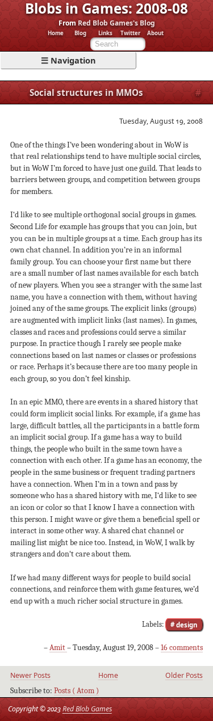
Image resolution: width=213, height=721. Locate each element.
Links (105, 33)
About (155, 33)
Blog (80, 33)
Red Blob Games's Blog (116, 23)
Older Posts (184, 675)
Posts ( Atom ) (76, 690)
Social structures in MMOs (86, 92)
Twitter (130, 33)
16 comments (182, 647)
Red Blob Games (87, 709)
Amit (58, 647)
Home (56, 33)
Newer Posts (30, 675)
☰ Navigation (68, 60)
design (186, 624)
